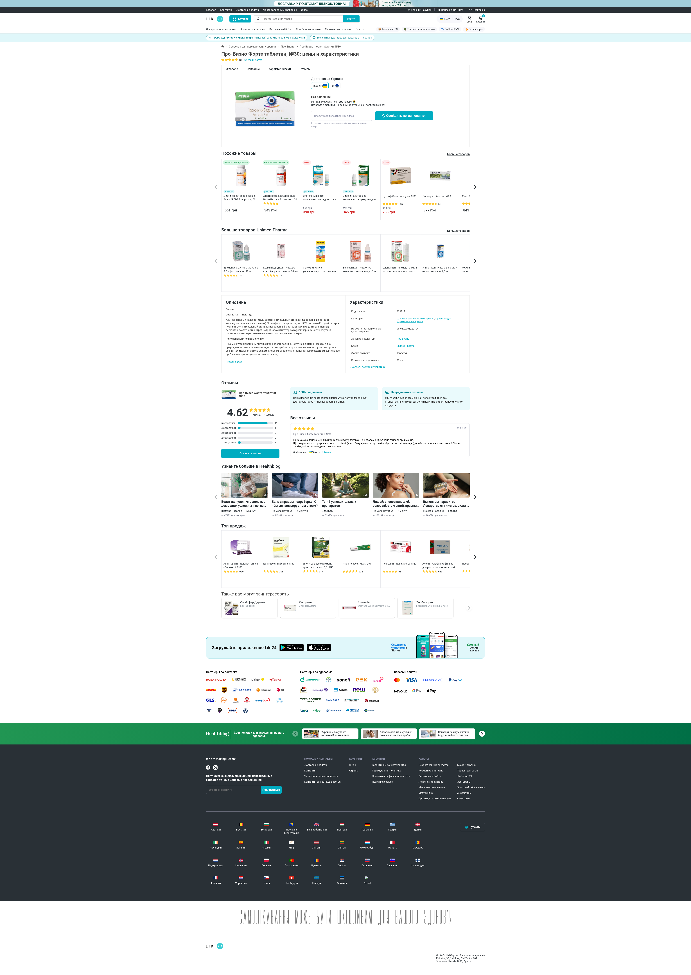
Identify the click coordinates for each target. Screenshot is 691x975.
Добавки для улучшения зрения (415, 318)
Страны (353, 770)
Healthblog (479, 9)
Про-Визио (288, 46)
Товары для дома (467, 770)
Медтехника (426, 792)
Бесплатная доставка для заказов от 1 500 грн (344, 37)
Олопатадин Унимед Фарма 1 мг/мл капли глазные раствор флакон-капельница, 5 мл (400, 269)
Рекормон (305, 602)
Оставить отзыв (250, 453)
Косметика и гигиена (252, 29)
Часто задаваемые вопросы (280, 9)
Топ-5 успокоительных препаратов (339, 503)
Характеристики (279, 69)
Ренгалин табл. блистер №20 (399, 563)
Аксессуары (464, 792)
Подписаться (271, 789)
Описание (253, 69)
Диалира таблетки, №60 (436, 196)
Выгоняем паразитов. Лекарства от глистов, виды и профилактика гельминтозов (445, 504)
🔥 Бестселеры (474, 29)
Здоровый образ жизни (471, 787)
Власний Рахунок (421, 9)
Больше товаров (458, 231)
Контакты (226, 9)
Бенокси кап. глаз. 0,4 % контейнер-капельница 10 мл (360, 269)
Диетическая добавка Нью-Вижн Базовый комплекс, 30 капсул (280, 197)
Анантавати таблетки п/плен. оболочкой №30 (241, 565)
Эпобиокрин (424, 602)
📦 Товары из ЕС (388, 29)
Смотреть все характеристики (367, 366)
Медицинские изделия (338, 29)
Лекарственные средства (221, 29)
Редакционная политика (386, 770)
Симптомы (463, 798)
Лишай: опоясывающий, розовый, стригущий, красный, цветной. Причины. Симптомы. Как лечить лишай (396, 504)
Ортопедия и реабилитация (435, 798)
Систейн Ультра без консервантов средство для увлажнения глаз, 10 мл (359, 197)
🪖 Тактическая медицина (419, 29)
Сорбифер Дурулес (253, 602)
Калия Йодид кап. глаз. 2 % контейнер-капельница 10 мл (280, 269)
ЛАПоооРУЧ (464, 776)
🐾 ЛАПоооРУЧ (450, 29)
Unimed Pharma (253, 59)
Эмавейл (364, 602)
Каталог (211, 9)
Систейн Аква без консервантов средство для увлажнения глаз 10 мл (319, 197)
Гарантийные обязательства (389, 765)
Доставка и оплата (247, 9)
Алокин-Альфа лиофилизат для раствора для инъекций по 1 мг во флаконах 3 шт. (438, 565)
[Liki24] (214, 946)
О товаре (232, 69)
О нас (304, 9)
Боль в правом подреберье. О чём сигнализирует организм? (295, 503)
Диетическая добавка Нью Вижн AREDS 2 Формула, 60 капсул (239, 197)
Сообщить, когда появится (406, 116)
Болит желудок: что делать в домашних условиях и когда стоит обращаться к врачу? (243, 504)
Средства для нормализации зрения (252, 46)
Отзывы (305, 69)
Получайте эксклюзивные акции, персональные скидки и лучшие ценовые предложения (239, 778)
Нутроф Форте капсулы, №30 (399, 196)
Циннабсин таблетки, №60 (278, 563)
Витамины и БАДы (280, 29)
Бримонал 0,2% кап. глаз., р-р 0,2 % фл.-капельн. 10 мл (240, 269)
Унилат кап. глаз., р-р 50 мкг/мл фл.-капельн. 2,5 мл (439, 269)
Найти (351, 18)
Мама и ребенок (466, 765)
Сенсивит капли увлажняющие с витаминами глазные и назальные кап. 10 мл (320, 269)
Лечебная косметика (308, 29)
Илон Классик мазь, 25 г (357, 563)
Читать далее (234, 361)
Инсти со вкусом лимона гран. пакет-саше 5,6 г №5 (318, 565)
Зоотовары (464, 781)
